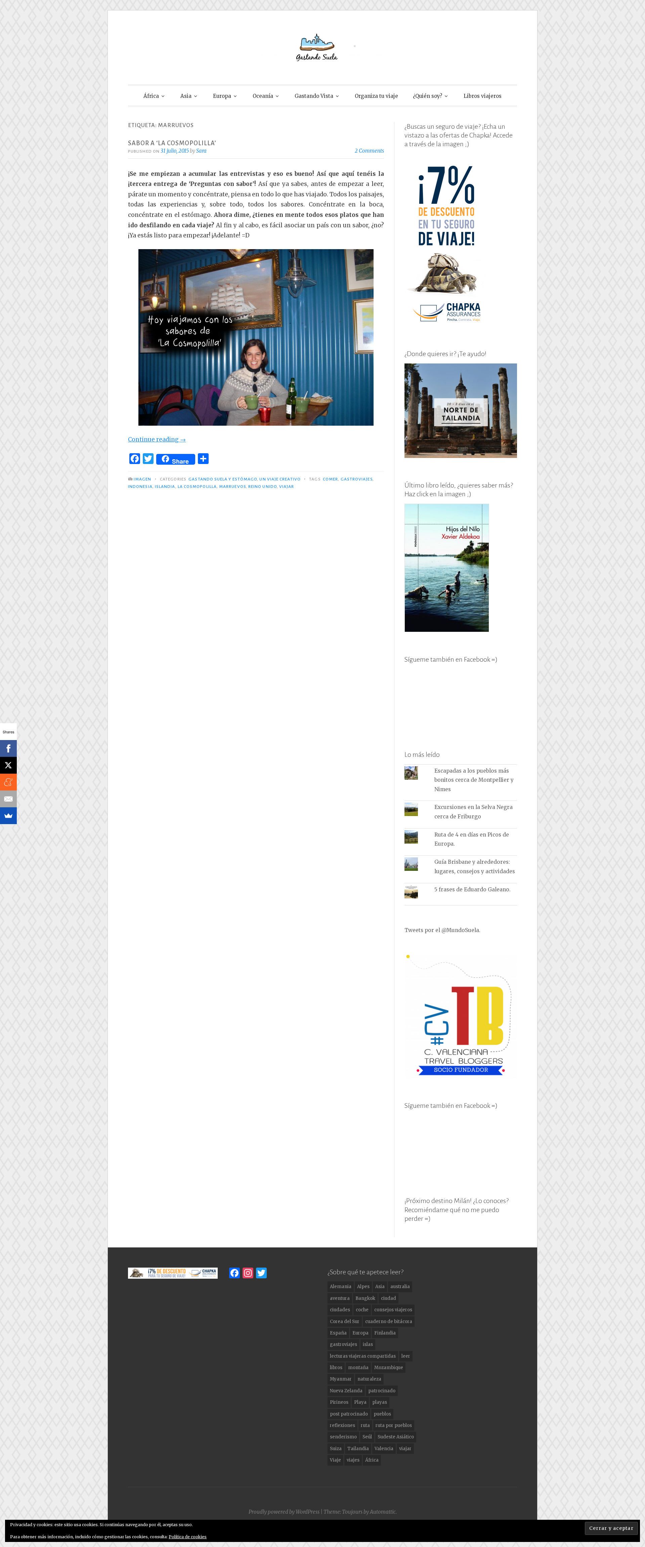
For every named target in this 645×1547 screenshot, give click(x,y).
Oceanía (263, 96)
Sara (201, 151)
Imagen (142, 479)
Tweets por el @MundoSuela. (442, 930)
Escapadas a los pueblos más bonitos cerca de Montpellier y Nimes (474, 780)
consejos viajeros (393, 1310)
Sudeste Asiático (396, 1437)
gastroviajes (357, 479)
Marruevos (232, 486)
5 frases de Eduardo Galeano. (472, 889)
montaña (358, 1367)
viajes (353, 1460)
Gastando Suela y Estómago (222, 479)
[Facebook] (8, 748)
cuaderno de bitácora (388, 1321)
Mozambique (388, 1367)
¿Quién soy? (427, 96)
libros (336, 1367)
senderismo (343, 1437)
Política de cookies (188, 1536)
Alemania (340, 1286)
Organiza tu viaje (376, 96)
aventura (340, 1298)
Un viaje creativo (279, 479)
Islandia (165, 486)
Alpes (363, 1286)
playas (379, 1402)
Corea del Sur (344, 1321)
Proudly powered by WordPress (284, 1512)
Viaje (335, 1460)
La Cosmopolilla (197, 486)
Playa (360, 1402)
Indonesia (140, 486)
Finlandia (385, 1333)
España (338, 1333)
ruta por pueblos (394, 1425)
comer (330, 479)
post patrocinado (349, 1414)
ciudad (388, 1298)
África (151, 96)
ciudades (340, 1310)
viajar (286, 486)
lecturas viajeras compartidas (363, 1356)
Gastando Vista (314, 96)
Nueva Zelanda (346, 1391)
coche (362, 1310)
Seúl (367, 1437)
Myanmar (341, 1379)
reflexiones (342, 1425)
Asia (185, 96)
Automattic (383, 1512)
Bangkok (365, 1298)
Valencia (384, 1449)
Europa (222, 96)
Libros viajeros (483, 96)
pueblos (382, 1414)
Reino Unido (262, 486)
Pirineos (339, 1402)
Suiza (336, 1449)
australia (400, 1286)
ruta (365, 1425)
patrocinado (381, 1391)
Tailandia (358, 1449)
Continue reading (157, 439)
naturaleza (369, 1379)
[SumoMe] (8, 815)
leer (405, 1356)
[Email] (8, 798)
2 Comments (369, 151)
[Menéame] (8, 782)
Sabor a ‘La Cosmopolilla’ (172, 143)
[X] (8, 765)
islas (368, 1344)
